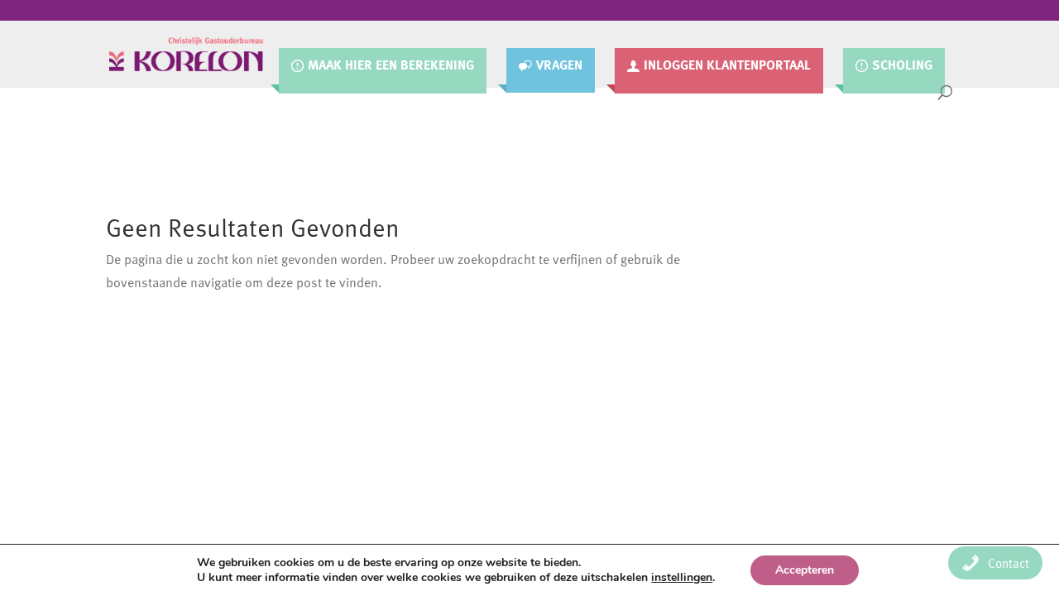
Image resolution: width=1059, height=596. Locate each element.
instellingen (681, 577)
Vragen (559, 65)
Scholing (902, 66)
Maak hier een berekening (391, 66)
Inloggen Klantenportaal (727, 66)
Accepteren (804, 570)
